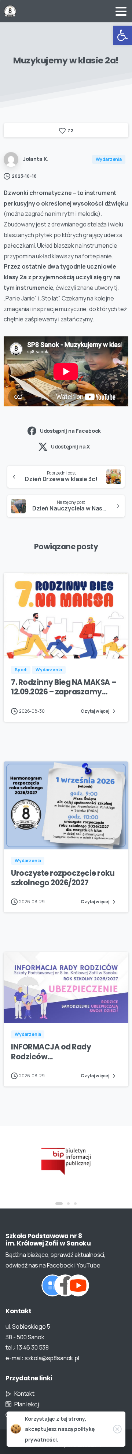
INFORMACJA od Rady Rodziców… (51, 1052)
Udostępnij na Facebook (70, 430)
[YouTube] (78, 1285)
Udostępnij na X (70, 446)
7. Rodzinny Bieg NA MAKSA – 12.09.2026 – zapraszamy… (63, 687)
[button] (122, 35)
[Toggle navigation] (121, 11)
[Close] (117, 1429)
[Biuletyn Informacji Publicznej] (66, 1160)
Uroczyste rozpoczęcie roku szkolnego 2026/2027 (63, 878)
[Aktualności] (52, 1285)
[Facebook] (65, 1285)
